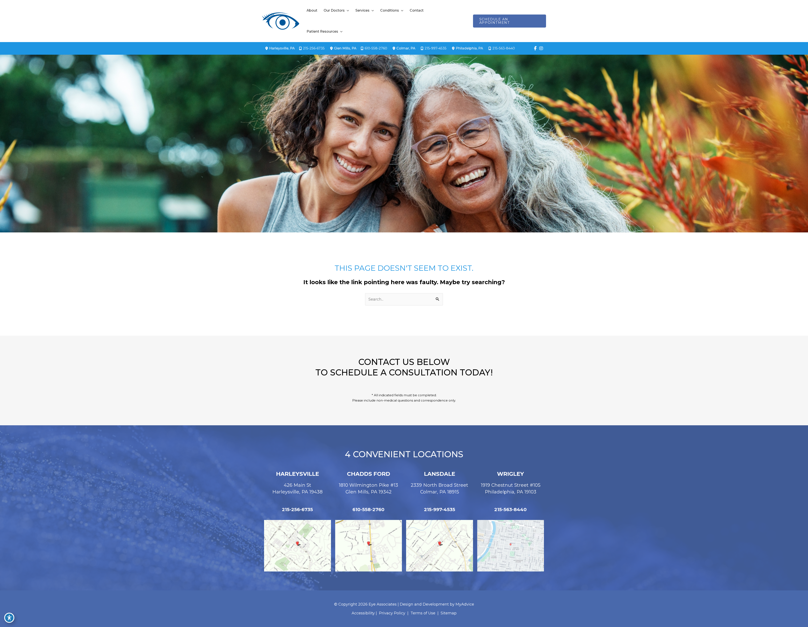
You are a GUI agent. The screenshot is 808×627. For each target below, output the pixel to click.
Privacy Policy (392, 613)
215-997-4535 (436, 48)
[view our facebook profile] (535, 48)
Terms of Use (422, 613)
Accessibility (363, 613)
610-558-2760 (376, 48)
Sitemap (448, 613)
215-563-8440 (503, 48)
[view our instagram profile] (541, 48)
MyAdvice (465, 604)
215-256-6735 (314, 48)
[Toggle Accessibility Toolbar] (9, 618)
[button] (347, 10)
